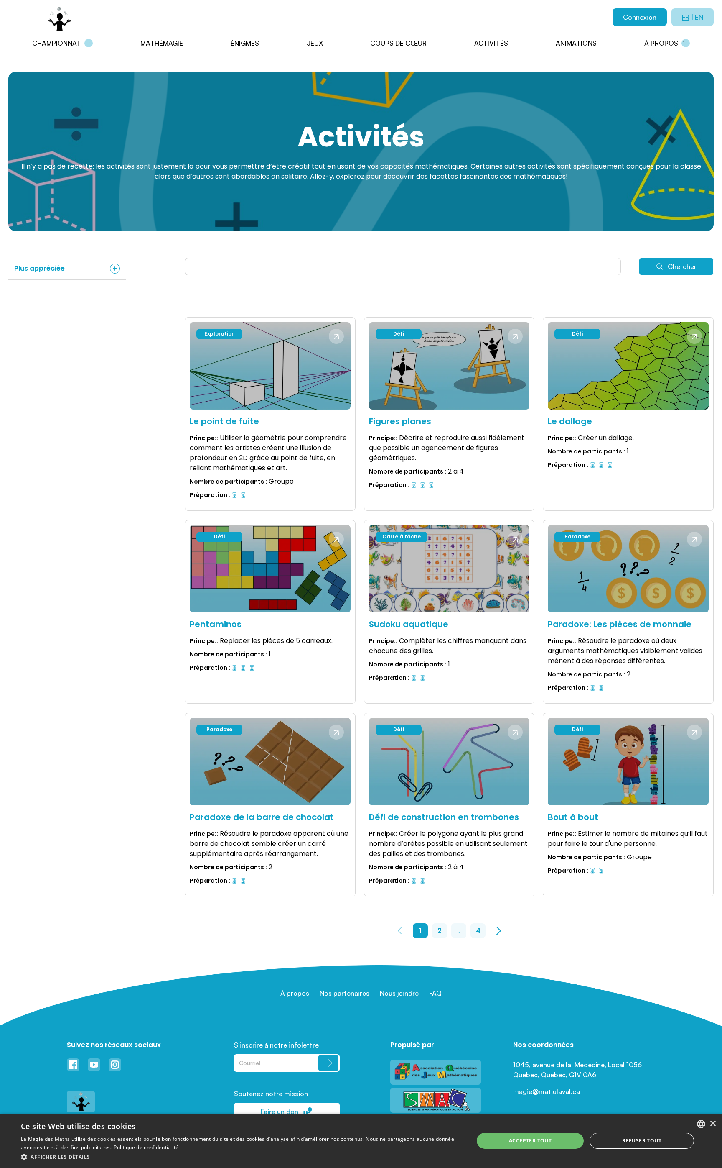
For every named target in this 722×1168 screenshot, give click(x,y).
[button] (240, 1157)
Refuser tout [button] (641, 1140)
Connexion (639, 17)
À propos (661, 43)
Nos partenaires (344, 993)
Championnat (56, 43)
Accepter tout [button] (530, 1140)
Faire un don (279, 1111)
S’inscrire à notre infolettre (276, 1045)
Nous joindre (399, 993)
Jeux (315, 43)
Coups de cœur (398, 43)
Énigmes (245, 43)
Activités (491, 43)
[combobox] (701, 1124)
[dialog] (361, 1141)
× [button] (712, 1124)
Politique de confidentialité (146, 1147)
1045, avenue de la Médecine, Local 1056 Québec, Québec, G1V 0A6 (578, 1069)
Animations (576, 43)
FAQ (435, 993)
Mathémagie (161, 43)
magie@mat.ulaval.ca (546, 1091)
